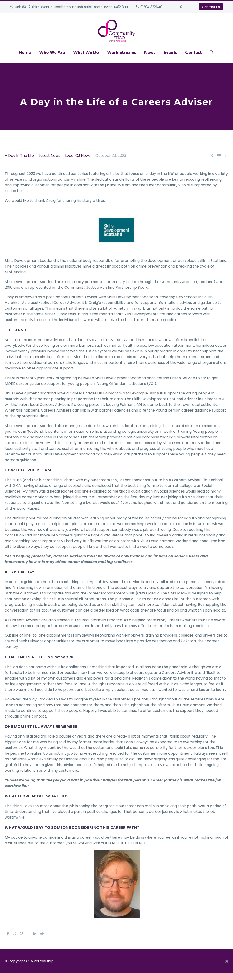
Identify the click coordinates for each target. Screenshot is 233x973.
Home (25, 52)
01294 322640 (151, 7)
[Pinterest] (21, 933)
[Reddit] (42, 933)
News (149, 52)
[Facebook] (8, 933)
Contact (193, 52)
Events (170, 52)
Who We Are (52, 52)
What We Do (86, 52)
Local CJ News (78, 155)
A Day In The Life (19, 155)
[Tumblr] (28, 933)
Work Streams (121, 52)
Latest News (49, 155)
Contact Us (211, 7)
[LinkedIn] (35, 933)
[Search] (211, 52)
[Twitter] (180, 7)
